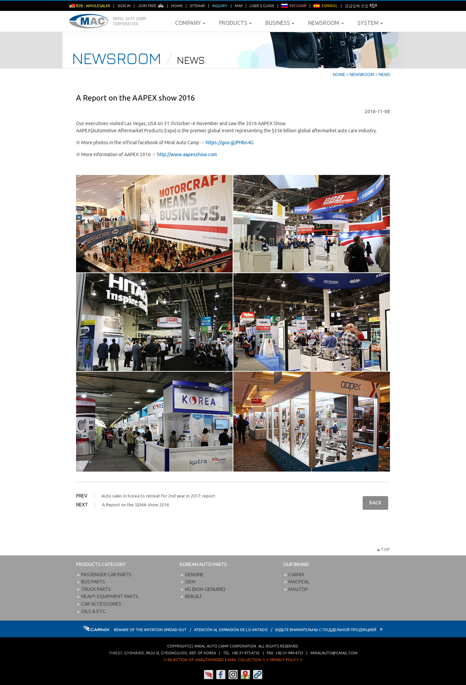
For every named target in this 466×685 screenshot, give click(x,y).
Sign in (124, 6)
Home (177, 6)
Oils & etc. (93, 611)
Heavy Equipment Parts (109, 596)
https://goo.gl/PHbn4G (229, 142)
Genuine (194, 574)
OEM (190, 581)
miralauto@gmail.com (334, 653)
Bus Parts (93, 581)
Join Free (147, 6)
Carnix (296, 574)
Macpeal (298, 581)
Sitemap (197, 6)
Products (233, 23)
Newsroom (323, 23)
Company (188, 23)
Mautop (298, 589)
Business (277, 23)
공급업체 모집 (357, 6)
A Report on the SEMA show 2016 (135, 504)
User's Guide (262, 6)
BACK (375, 502)
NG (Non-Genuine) (205, 589)
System (368, 23)
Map (239, 6)
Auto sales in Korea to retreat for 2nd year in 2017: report (158, 495)
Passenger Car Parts (106, 574)
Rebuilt (193, 596)
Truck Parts (96, 589)
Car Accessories (101, 604)
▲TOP (383, 549)
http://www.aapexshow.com (187, 154)
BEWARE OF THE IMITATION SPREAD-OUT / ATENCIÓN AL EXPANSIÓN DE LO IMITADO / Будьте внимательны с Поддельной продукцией (245, 630)
